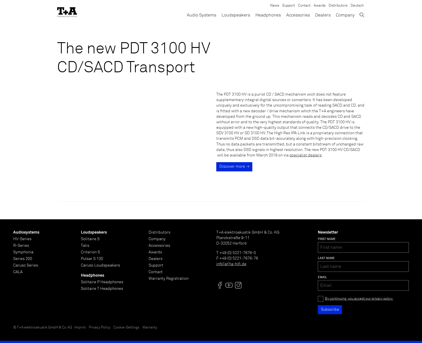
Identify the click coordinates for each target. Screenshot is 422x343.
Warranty (149, 327)
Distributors (338, 5)
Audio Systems (201, 15)
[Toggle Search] (362, 15)
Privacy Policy (99, 327)
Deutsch (357, 5)
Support (288, 5)
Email (322, 277)
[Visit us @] (219, 285)
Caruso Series (25, 265)
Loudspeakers (236, 15)
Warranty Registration (169, 279)
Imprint (80, 327)
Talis (85, 246)
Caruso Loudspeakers (100, 265)
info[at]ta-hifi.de (231, 264)
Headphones (268, 15)
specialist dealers (305, 155)
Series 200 (22, 259)
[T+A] (67, 11)
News (274, 5)
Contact (304, 5)
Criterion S (90, 252)
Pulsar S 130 (92, 259)
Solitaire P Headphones (102, 282)
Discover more (232, 167)
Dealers (323, 15)
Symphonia (23, 252)
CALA (18, 272)
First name (327, 239)
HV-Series (22, 239)
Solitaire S (90, 239)
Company (345, 15)
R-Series (21, 246)
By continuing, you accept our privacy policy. (359, 298)
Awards (320, 5)
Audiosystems (26, 232)
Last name (326, 258)
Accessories (298, 15)
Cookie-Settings (126, 327)
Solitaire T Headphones (102, 289)
